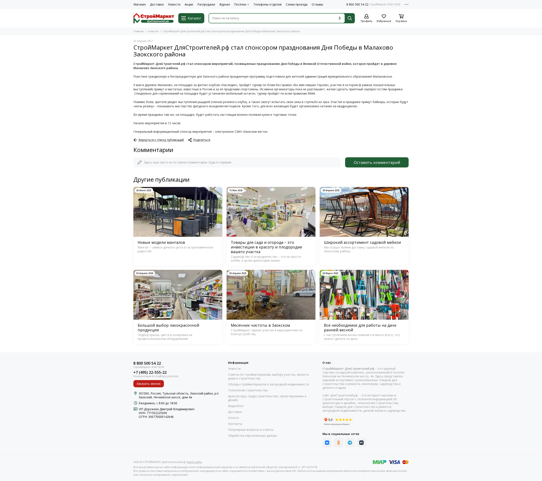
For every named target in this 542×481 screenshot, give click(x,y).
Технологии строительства (248, 390)
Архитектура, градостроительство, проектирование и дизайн (267, 398)
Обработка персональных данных (252, 436)
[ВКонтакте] (327, 442)
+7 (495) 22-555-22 (150, 372)
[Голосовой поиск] (339, 18)
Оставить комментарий (377, 162)
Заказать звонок (149, 384)
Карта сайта (194, 462)
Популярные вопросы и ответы (250, 430)
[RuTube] (361, 442)
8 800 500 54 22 (357, 4)
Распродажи (206, 4)
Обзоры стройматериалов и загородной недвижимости (268, 384)
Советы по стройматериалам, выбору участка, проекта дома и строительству (268, 376)
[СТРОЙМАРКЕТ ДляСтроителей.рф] (153, 18)
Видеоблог (236, 406)
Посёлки (240, 4)
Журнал (224, 4)
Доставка (157, 4)
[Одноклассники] (338, 442)
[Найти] (350, 18)
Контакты (235, 424)
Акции (189, 4)
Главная (138, 31)
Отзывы (317, 4)
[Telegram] (350, 442)
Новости (174, 4)
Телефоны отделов (267, 4)
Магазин (139, 4)
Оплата (233, 418)
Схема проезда (296, 4)
